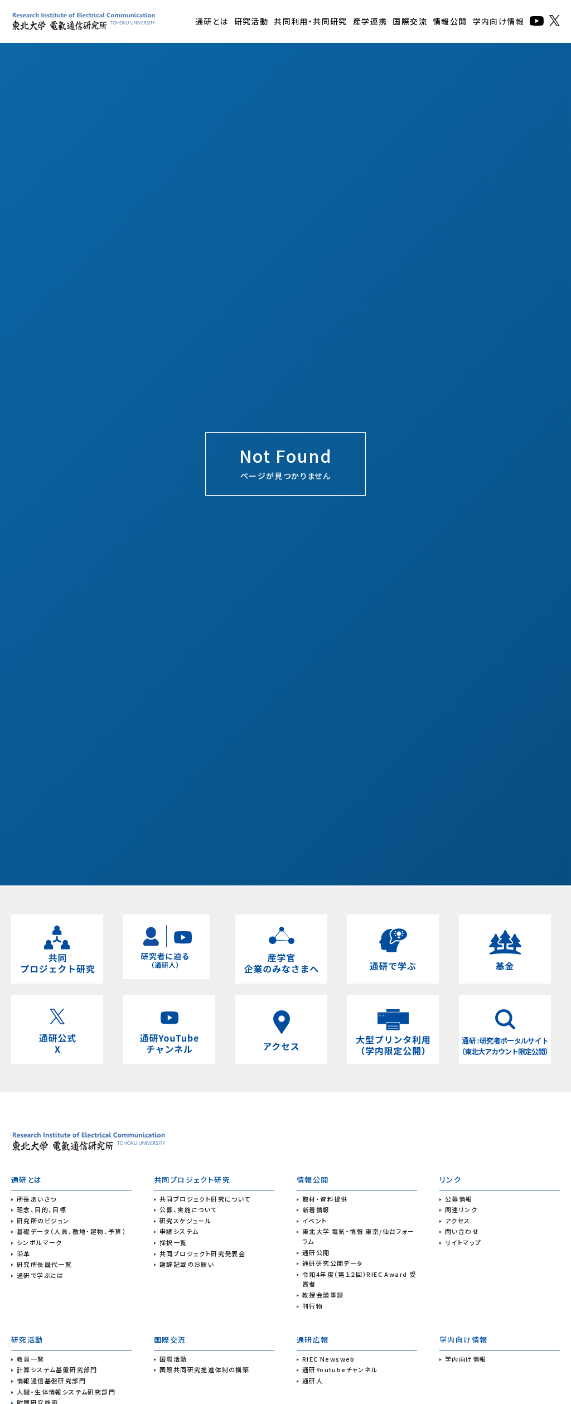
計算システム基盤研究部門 (57, 1369)
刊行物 (312, 1305)
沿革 (24, 1253)
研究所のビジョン (43, 1220)
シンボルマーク (39, 1242)
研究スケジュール (185, 1220)
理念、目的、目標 (41, 1209)
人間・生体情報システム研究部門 (66, 1391)
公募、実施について (188, 1209)
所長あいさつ (36, 1198)
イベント (314, 1220)
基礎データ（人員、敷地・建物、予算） (71, 1231)
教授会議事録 (322, 1294)
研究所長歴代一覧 (44, 1264)
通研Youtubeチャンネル (340, 1369)
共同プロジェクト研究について (205, 1198)
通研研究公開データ (333, 1262)
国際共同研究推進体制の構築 (204, 1369)
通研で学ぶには (40, 1275)
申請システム (179, 1231)
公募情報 (459, 1198)
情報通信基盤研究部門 (51, 1380)
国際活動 (173, 1358)
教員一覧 (31, 1358)
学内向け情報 (498, 21)
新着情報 (316, 1209)
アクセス (458, 1220)
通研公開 (316, 1252)
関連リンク (461, 1209)
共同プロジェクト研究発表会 (202, 1253)
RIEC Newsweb (328, 1358)
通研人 (312, 1380)
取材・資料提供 (325, 1198)
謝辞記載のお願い (186, 1264)
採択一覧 (173, 1242)
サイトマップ (463, 1242)
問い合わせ (462, 1231)
